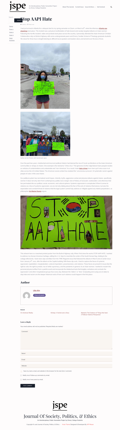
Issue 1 (11, 29)
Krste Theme (66, 424)
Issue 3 (11, 35)
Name (24, 353)
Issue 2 (11, 32)
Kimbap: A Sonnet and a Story (60, 313)
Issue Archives (89, 7)
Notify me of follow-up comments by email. (36, 375)
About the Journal (68, 7)
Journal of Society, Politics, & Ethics (60, 416)
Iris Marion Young (35, 191)
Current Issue (79, 7)
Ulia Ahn (24, 24)
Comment (25, 331)
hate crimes (83, 168)
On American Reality (26, 313)
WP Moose (90, 424)
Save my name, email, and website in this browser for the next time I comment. (47, 371)
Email (24, 359)
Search (11, 17)
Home (11, 26)
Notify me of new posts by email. (33, 379)
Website (24, 366)
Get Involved (101, 7)
